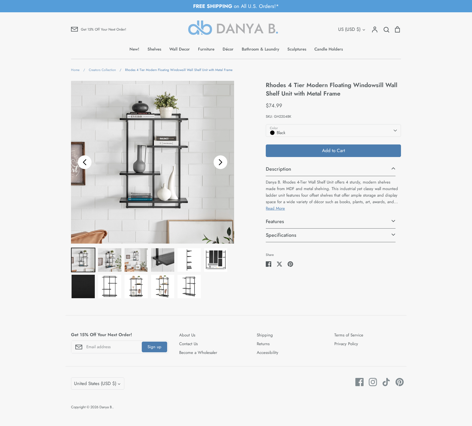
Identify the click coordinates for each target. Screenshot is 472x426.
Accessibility (267, 353)
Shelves (154, 49)
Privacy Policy (346, 344)
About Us (187, 335)
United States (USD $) (95, 383)
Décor (228, 49)
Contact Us (188, 344)
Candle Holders (328, 49)
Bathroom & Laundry (260, 49)
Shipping (265, 335)
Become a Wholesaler (198, 353)
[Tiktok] (384, 382)
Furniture (206, 49)
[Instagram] (370, 382)
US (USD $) (349, 29)
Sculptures (296, 49)
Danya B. (106, 407)
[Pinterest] (397, 382)
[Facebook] (357, 382)
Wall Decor (179, 49)
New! (134, 49)
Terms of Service (348, 335)
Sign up (154, 347)
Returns (263, 344)
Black (281, 133)
